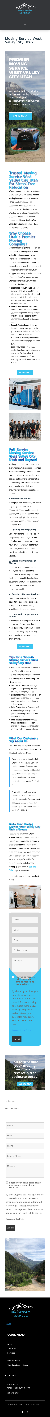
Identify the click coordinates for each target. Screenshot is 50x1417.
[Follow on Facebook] (23, 1412)
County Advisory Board (17, 1365)
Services (11, 1353)
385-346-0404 (25, 372)
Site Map (9, 1324)
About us (11, 1348)
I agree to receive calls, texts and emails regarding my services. (25, 980)
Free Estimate (13, 1360)
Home (10, 1344)
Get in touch (20, 116)
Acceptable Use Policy (21, 1030)
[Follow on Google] (27, 1412)
